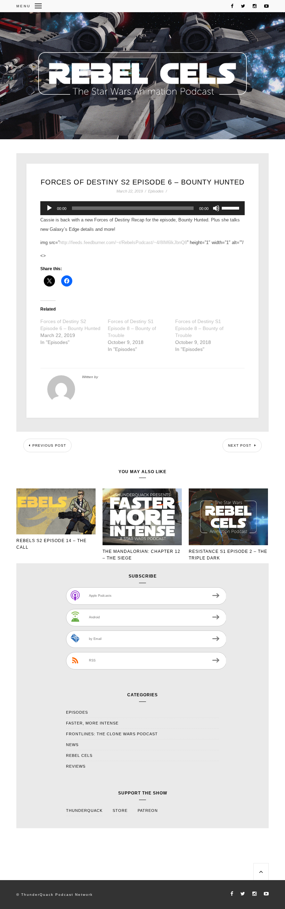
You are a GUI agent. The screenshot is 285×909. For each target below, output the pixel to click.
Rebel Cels (79, 755)
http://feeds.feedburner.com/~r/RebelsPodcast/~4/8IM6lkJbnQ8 (123, 242)
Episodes (156, 191)
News (72, 745)
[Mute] (216, 208)
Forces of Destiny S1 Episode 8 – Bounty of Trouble (132, 328)
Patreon (148, 810)
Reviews (76, 766)
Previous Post (49, 445)
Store (120, 810)
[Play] (49, 208)
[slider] (231, 207)
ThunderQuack (84, 810)
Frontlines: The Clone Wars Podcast (112, 734)
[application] (142, 208)
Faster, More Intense (92, 723)
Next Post (240, 445)
